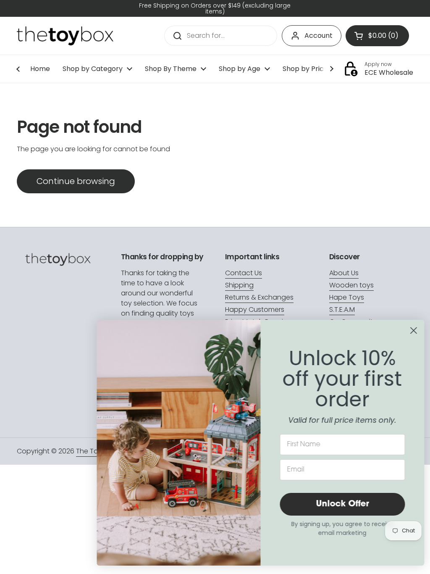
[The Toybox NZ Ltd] (65, 35)
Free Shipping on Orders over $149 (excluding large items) (215, 8)
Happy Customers (254, 309)
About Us (344, 273)
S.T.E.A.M (342, 309)
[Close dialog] (411, 330)
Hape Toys (346, 297)
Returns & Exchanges (259, 297)
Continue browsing (76, 181)
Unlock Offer (339, 504)
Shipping (239, 285)
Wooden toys (351, 285)
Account (318, 35)
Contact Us (243, 273)
